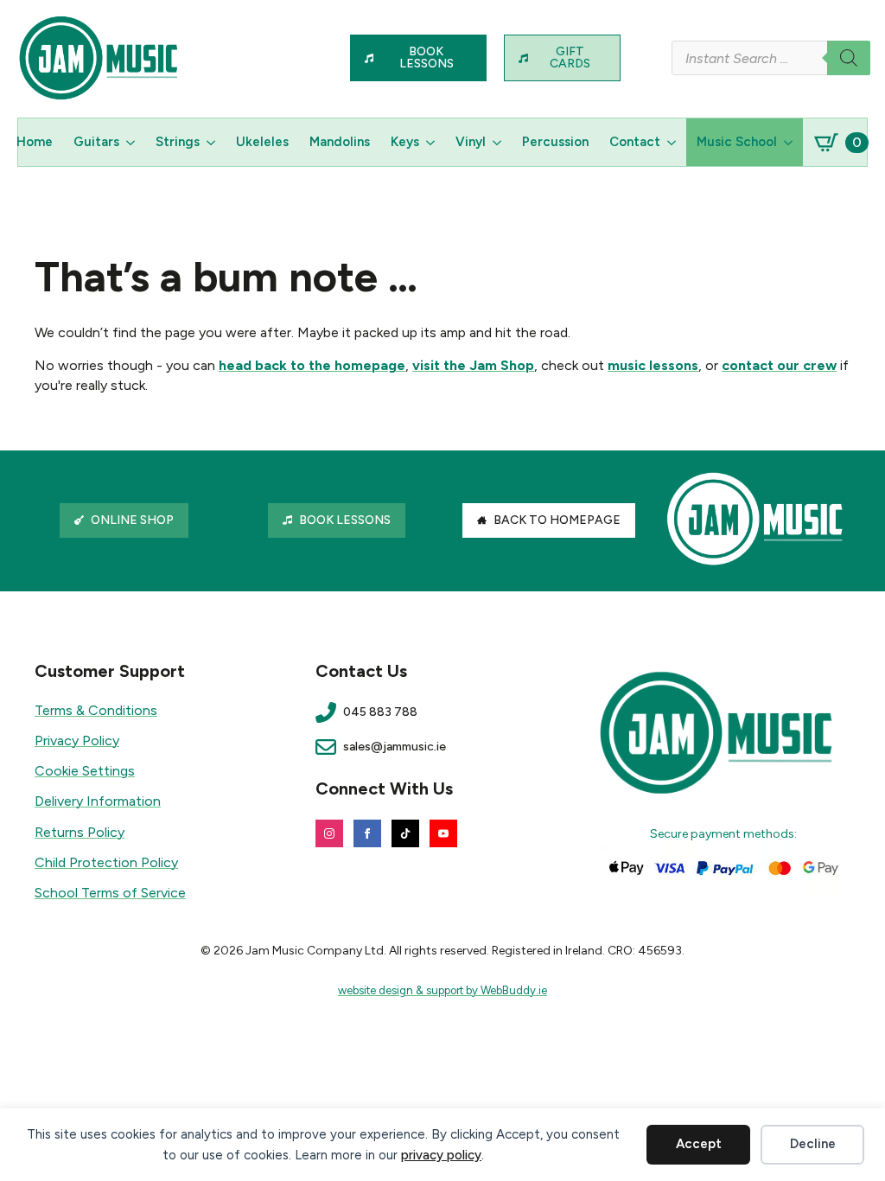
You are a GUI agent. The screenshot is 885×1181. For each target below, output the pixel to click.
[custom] (405, 833)
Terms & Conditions (96, 710)
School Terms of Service (110, 892)
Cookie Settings (85, 771)
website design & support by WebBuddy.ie (442, 990)
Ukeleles (262, 142)
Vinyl (470, 142)
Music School (737, 142)
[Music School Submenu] (790, 142)
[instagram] (329, 833)
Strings (178, 142)
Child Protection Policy (106, 862)
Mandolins (339, 142)
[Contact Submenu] (673, 142)
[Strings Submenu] (213, 142)
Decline (813, 1144)
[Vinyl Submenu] (499, 142)
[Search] (848, 58)
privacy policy (441, 1155)
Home (34, 142)
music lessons (653, 365)
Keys (405, 142)
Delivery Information (98, 801)
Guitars (96, 142)
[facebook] (367, 833)
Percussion (555, 142)
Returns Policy (79, 832)
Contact (634, 142)
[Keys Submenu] (432, 142)
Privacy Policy (77, 740)
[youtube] (443, 833)
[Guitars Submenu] (132, 142)
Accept (699, 1144)
